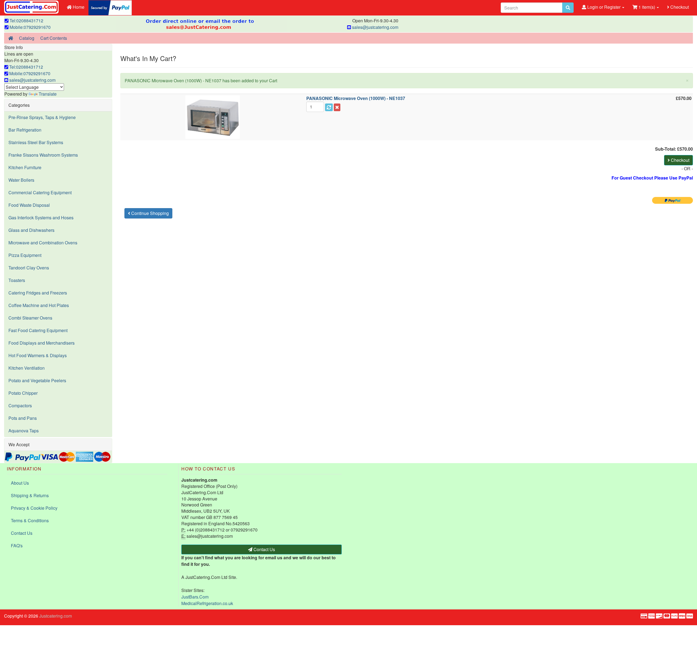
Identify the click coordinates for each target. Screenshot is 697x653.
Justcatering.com (55, 616)
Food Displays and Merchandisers (41, 343)
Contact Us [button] (263, 549)
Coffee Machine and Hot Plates (38, 305)
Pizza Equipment (24, 255)
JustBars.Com (195, 597)
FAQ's (17, 545)
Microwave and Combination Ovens (42, 242)
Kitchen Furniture (24, 167)
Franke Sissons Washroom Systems (43, 155)
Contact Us (21, 533)
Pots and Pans (22, 418)
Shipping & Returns (30, 495)
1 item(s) (646, 7)
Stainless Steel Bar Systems (35, 142)
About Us (20, 483)
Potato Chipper (23, 393)
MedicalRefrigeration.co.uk (207, 603)
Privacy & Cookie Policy (34, 508)
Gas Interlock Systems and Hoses (41, 217)
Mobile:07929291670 (29, 27)
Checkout (679, 7)
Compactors (20, 405)
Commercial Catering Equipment (40, 192)
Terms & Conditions (30, 520)
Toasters (16, 280)
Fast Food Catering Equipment (38, 330)
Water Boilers (21, 180)
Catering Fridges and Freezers (37, 293)
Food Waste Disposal (29, 205)
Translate (48, 94)
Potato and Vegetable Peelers (37, 380)
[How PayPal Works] (110, 7)
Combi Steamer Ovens (30, 318)
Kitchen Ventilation (26, 368)
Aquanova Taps (23, 430)
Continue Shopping (149, 213)
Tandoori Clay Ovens (28, 268)
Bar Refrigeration (24, 130)
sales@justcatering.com (374, 27)
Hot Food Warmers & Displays (37, 355)
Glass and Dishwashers (31, 230)
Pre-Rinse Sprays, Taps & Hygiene (42, 117)
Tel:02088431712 (25, 20)
